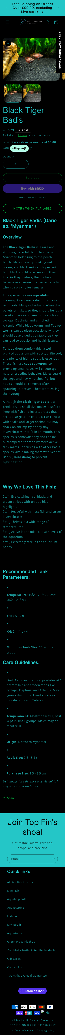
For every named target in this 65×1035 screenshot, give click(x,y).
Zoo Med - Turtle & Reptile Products (31, 950)
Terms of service (24, 1030)
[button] (7, 22)
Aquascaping (15, 907)
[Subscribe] (53, 858)
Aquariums (14, 933)
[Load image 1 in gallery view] (13, 93)
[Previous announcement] (7, 8)
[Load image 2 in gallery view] (32, 93)
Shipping (22, 135)
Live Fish (13, 890)
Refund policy (29, 1024)
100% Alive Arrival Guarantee (27, 975)
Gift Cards (14, 958)
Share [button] (11, 798)
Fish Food (13, 916)
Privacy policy (48, 1024)
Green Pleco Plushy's (21, 941)
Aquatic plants (16, 899)
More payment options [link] (32, 197)
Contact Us (14, 967)
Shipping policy (45, 1030)
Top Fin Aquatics (30, 1020)
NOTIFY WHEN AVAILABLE (32, 208)
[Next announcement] (58, 8)
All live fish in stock (20, 882)
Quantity (8, 156)
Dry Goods (14, 924)
